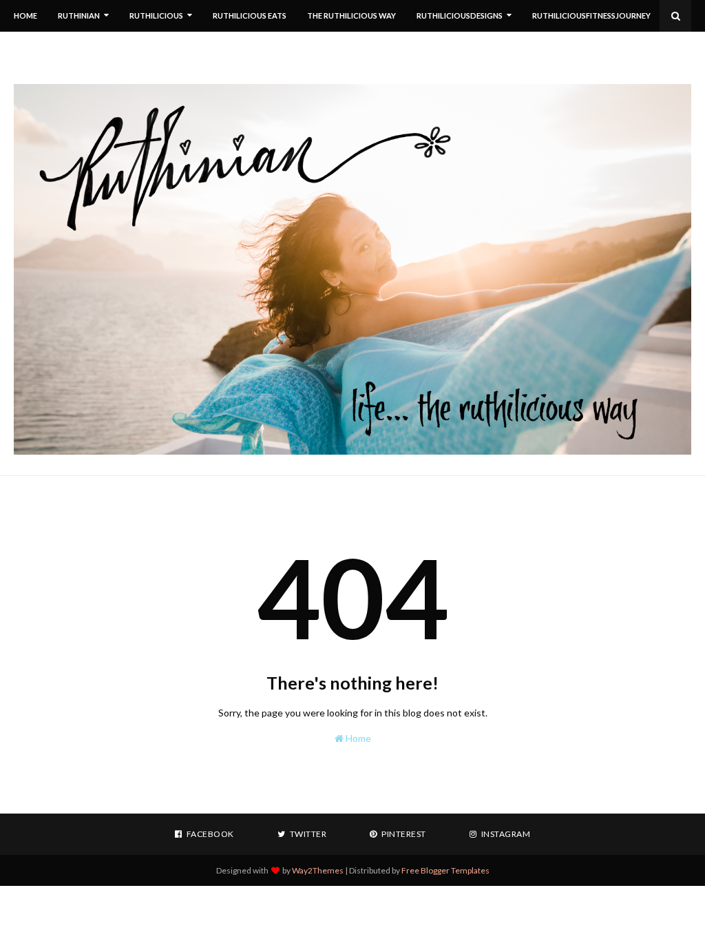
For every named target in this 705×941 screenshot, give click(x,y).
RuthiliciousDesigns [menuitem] (460, 15)
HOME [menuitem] (25, 15)
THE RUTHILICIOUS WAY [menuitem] (351, 15)
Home (357, 738)
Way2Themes (318, 870)
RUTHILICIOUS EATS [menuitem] (249, 15)
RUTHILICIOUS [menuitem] (156, 15)
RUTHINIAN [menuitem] (79, 15)
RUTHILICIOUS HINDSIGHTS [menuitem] (209, 47)
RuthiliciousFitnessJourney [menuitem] (591, 15)
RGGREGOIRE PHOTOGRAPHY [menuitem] (80, 47)
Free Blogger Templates (445, 870)
